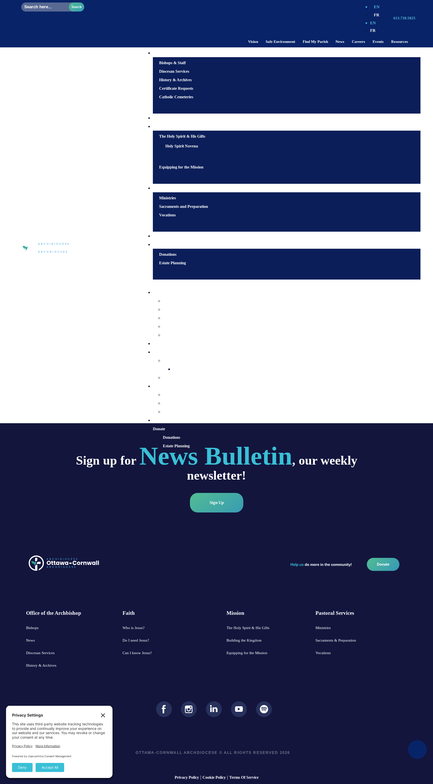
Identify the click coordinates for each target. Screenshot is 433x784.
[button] (281, 284)
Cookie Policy (214, 777)
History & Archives (175, 80)
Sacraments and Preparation (183, 206)
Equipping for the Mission (181, 167)
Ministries (167, 198)
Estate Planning (172, 263)
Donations (167, 254)
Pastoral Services (167, 386)
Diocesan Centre (167, 292)
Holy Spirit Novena (181, 146)
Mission (159, 352)
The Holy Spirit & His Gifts (182, 136)
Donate (159, 429)
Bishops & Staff (172, 63)
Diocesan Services (174, 71)
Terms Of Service (244, 777)
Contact (166, 236)
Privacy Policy (187, 777)
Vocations (167, 215)
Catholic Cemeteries (176, 97)
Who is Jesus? (171, 118)
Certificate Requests (176, 88)
